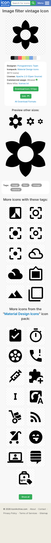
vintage (36, 185)
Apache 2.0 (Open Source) (29, 76)
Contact (42, 509)
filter (25, 185)
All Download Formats (25, 101)
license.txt (24, 83)
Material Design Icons (28, 69)
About (33, 509)
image (15, 185)
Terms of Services (28, 513)
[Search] (33, 3)
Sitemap (44, 513)
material (16, 189)
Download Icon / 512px (26, 89)
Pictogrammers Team (27, 66)
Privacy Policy (10, 513)
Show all (25, 497)
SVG (24, 96)
